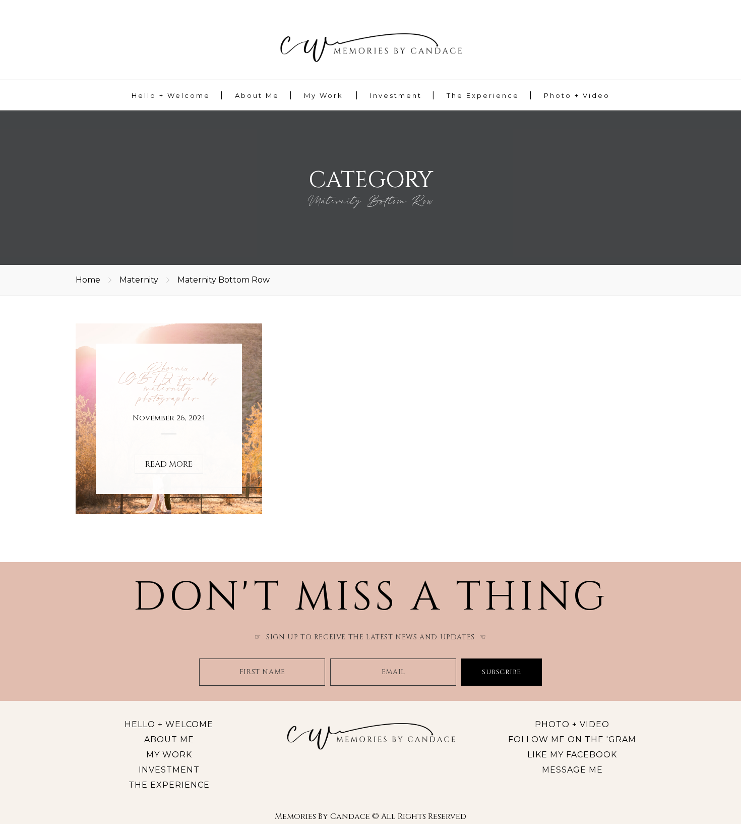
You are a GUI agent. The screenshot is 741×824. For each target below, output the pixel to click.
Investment (396, 95)
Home (88, 280)
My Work (323, 95)
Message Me (572, 770)
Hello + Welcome (171, 95)
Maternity (138, 280)
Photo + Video (577, 95)
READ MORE (169, 464)
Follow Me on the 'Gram (572, 739)
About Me (257, 95)
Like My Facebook (572, 754)
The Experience (483, 95)
